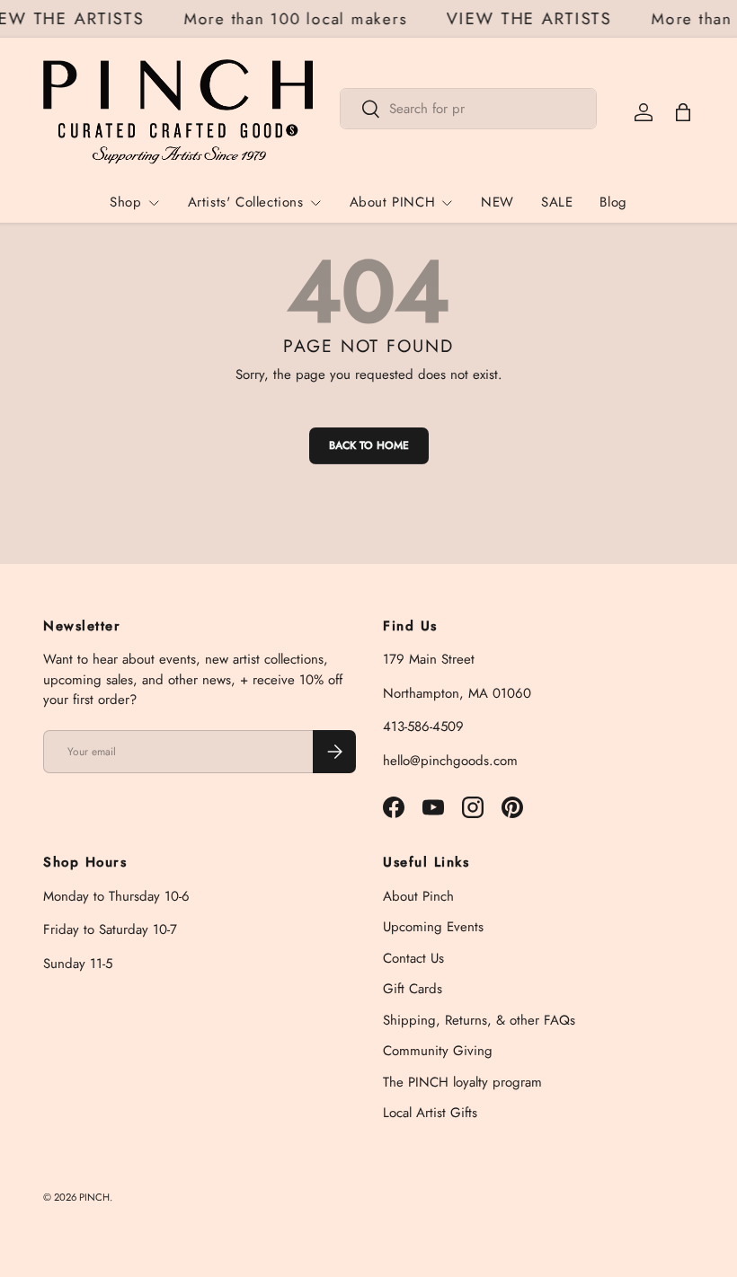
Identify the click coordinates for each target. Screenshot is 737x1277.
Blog (612, 202)
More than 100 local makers (298, 19)
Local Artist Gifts (430, 1113)
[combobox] (468, 108)
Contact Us (413, 958)
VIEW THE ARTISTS (533, 19)
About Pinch (418, 896)
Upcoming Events (433, 927)
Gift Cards (412, 989)
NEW (497, 202)
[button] (683, 112)
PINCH (94, 1197)
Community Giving (438, 1051)
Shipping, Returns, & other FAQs (479, 1020)
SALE (557, 202)
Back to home (369, 445)
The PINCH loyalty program (462, 1082)
